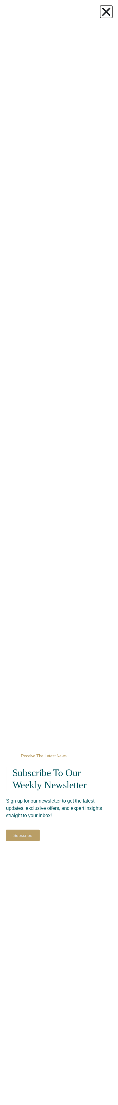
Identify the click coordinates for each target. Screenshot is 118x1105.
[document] (59, 552)
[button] (106, 12)
